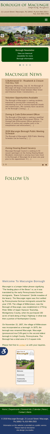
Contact (22, 412)
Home (4, 409)
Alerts (29, 412)
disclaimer (30, 428)
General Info (26, 409)
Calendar (37, 409)
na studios (30, 430)
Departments (14, 409)
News (44, 409)
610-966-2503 (42, 12)
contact (22, 345)
